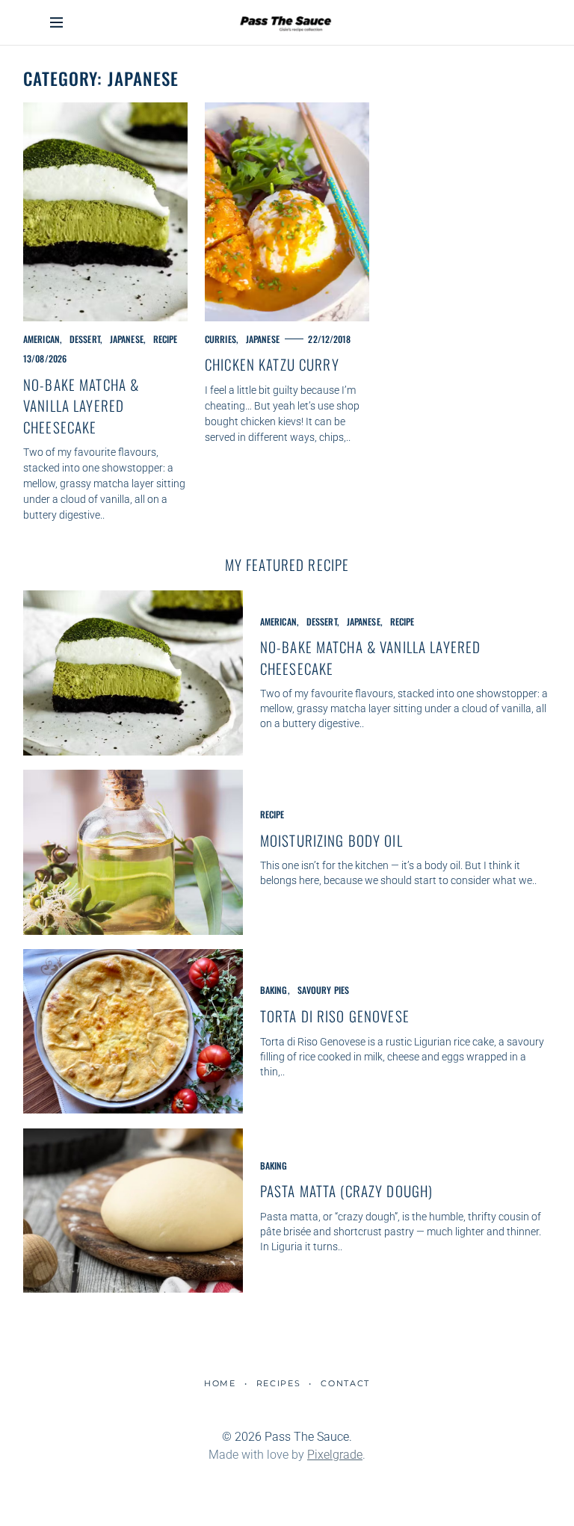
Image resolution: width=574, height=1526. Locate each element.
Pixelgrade (334, 1455)
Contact (345, 1383)
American (41, 339)
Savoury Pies (323, 989)
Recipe (165, 339)
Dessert (85, 339)
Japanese (127, 339)
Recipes (278, 1383)
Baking (274, 989)
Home (220, 1383)
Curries (220, 339)
